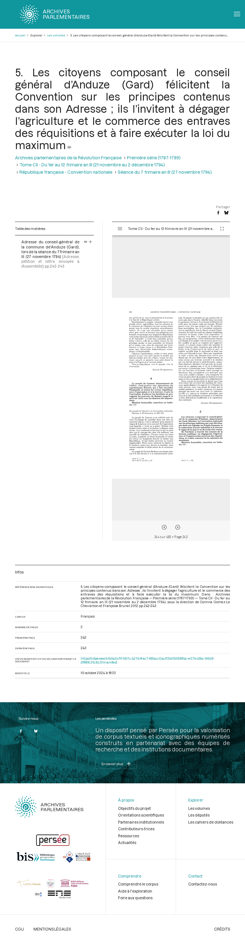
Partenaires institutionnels (141, 822)
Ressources (128, 835)
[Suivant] (177, 527)
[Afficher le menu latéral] (120, 228)
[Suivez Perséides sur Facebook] (20, 731)
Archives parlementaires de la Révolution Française (68, 157)
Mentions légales (52, 929)
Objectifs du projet (134, 808)
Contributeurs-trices (136, 828)
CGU (19, 929)
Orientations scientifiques (141, 815)
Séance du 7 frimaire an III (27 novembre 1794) (165, 172)
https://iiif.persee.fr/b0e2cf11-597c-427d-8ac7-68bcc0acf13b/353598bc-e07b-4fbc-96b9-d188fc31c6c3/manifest (147, 660)
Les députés (199, 815)
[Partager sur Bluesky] (226, 213)
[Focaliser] (90, 242)
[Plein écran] (222, 228)
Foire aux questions (135, 897)
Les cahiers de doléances (210, 822)
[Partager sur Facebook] (218, 213)
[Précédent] (164, 527)
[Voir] (69, 145)
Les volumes (56, 35)
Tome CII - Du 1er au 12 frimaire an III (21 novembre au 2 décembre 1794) (92, 164)
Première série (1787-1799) (154, 157)
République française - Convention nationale (65, 172)
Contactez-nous (202, 884)
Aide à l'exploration (135, 891)
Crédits (222, 929)
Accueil (20, 35)
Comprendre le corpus (138, 884)
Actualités (127, 842)
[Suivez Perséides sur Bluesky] (36, 731)
